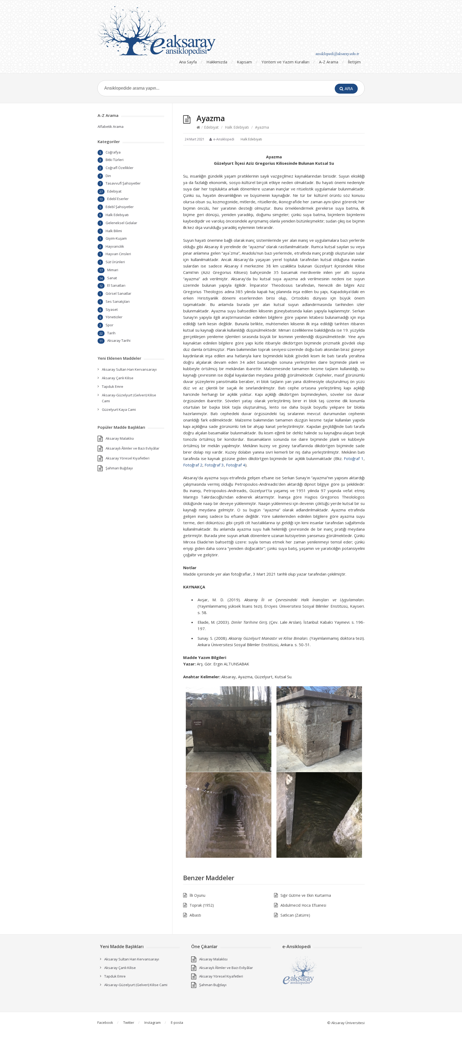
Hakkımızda (216, 61)
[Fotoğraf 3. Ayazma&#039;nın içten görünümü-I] (228, 815)
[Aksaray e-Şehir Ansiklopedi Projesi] (231, 30)
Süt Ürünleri (115, 261)
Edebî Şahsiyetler (120, 206)
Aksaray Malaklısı (120, 438)
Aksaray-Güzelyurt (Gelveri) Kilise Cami (135, 984)
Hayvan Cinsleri (118, 253)
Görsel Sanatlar (118, 293)
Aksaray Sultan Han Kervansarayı (129, 369)
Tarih (111, 333)
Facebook (105, 1022)
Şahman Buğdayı (119, 468)
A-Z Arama (328, 61)
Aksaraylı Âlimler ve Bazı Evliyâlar (132, 448)
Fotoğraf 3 (214, 465)
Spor (109, 325)
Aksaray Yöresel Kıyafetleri (127, 458)
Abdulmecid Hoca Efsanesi (303, 905)
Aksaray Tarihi (118, 340)
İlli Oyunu (197, 895)
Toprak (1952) (202, 905)
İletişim (354, 61)
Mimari (112, 269)
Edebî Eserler (118, 198)
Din (108, 175)
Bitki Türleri (115, 159)
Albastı (195, 915)
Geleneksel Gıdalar (121, 222)
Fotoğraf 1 (354, 458)
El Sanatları (116, 285)
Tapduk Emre (112, 386)
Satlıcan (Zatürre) (295, 915)
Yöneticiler (114, 317)
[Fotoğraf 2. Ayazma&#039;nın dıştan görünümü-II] (319, 729)
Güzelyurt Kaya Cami (119, 409)
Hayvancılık (115, 246)
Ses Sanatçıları (118, 301)
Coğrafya (113, 152)
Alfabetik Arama (111, 126)
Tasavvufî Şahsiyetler (123, 183)
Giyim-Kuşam (116, 238)
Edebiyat (211, 127)
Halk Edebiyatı (237, 127)
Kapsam (244, 61)
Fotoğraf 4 (235, 465)
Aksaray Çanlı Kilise (117, 378)
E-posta (177, 1022)
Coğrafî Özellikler (119, 167)
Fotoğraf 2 (192, 465)
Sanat (112, 277)
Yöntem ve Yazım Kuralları (285, 61)
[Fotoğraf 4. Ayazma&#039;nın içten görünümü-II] (319, 815)
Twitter (128, 1022)
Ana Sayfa (188, 61)
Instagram (152, 1022)
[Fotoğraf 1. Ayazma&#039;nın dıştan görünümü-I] (228, 729)
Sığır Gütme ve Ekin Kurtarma (305, 895)
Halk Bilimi (114, 230)
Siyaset (112, 309)
